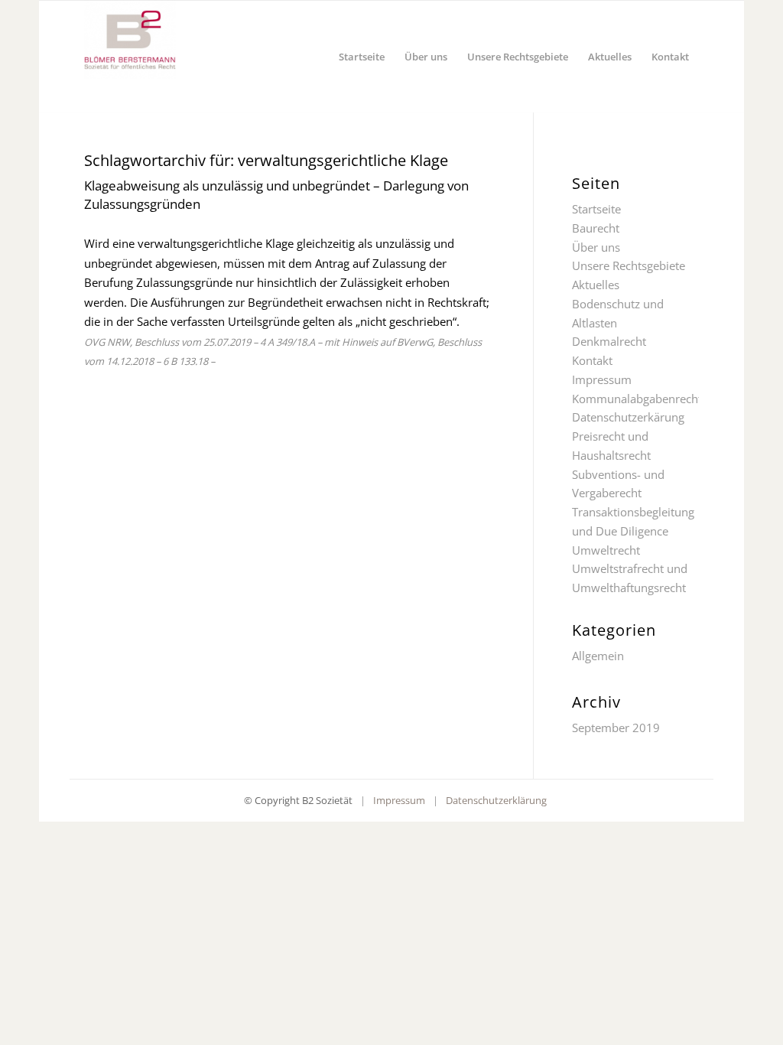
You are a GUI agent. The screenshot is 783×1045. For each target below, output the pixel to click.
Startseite (596, 208)
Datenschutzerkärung (628, 417)
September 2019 (616, 727)
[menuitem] (362, 56)
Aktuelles (595, 284)
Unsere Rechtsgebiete (628, 265)
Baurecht (595, 228)
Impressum (602, 379)
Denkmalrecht (609, 341)
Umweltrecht (606, 550)
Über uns (596, 247)
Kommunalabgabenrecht (637, 398)
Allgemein (598, 655)
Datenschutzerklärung (496, 800)
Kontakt (592, 360)
